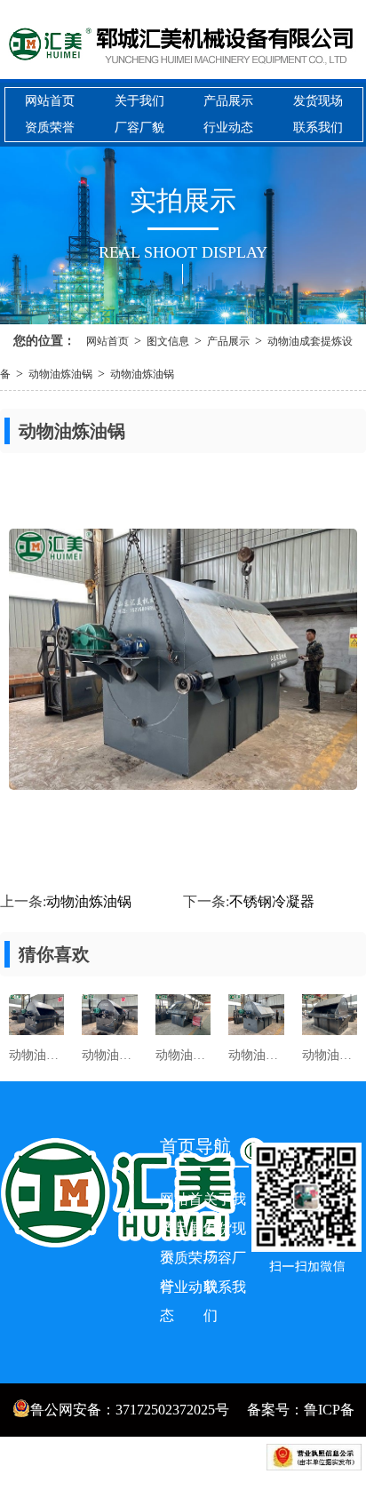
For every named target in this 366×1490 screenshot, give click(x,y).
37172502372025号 (172, 1409)
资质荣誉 (50, 127)
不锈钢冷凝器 (271, 901)
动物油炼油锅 (60, 374)
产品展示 (228, 101)
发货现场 (318, 101)
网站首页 (50, 101)
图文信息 (168, 341)
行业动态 (228, 127)
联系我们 (318, 127)
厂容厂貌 (139, 127)
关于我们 (139, 101)
